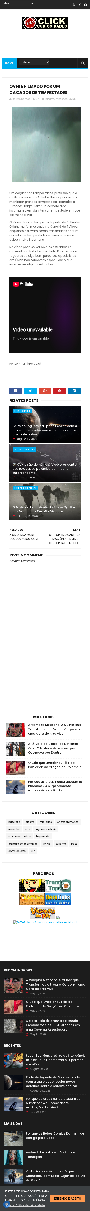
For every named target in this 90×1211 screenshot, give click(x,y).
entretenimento (67, 822)
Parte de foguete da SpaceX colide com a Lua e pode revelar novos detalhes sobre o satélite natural (45, 430)
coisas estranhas (25, 488)
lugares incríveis (46, 829)
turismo (61, 843)
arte (27, 829)
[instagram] (85, 4)
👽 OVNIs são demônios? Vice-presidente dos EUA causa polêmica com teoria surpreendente (44, 468)
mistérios (61, 99)
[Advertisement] (37, 671)
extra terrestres (24, 449)
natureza (14, 822)
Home (9, 63)
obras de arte (17, 851)
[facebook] (79, 4)
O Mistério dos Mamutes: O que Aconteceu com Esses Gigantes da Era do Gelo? (55, 1175)
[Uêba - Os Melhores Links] (32, 904)
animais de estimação (23, 843)
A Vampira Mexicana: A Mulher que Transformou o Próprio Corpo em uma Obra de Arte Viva (54, 729)
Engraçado (43, 836)
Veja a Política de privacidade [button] (25, 1205)
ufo (33, 851)
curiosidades (22, 411)
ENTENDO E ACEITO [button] (67, 1198)
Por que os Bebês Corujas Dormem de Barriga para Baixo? (55, 1135)
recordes (14, 829)
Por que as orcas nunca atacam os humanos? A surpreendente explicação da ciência (55, 786)
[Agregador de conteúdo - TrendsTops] (58, 891)
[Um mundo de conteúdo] (32, 891)
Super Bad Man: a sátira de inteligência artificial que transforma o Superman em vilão (56, 1059)
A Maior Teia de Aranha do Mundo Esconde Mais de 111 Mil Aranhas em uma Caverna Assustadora (53, 1025)
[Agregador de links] (58, 904)
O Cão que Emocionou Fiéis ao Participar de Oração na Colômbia (54, 765)
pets (74, 843)
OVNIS (72, 99)
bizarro (49, 99)
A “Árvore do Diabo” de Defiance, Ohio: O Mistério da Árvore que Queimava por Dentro (53, 748)
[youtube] (73, 4)
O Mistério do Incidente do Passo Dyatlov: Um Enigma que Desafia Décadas (44, 509)
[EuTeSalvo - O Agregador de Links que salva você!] (45, 922)
